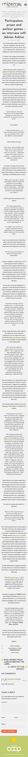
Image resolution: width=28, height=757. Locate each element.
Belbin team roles (17, 535)
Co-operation (12, 11)
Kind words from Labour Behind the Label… (13, 662)
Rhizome (4, 11)
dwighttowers (14, 679)
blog (17, 652)
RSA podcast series (13, 577)
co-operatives (16, 13)
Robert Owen (12, 439)
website (17, 646)
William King (15, 452)
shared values (15, 14)
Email (16, 717)
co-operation (7, 13)
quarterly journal (20, 596)
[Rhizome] (12, 7)
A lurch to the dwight (17, 668)
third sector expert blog (16, 16)
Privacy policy (14, 745)
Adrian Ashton (21, 11)
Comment (4, 702)
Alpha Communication (19, 754)
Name (3, 717)
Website (3, 724)
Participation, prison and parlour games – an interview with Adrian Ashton (14, 29)
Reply (24, 680)
